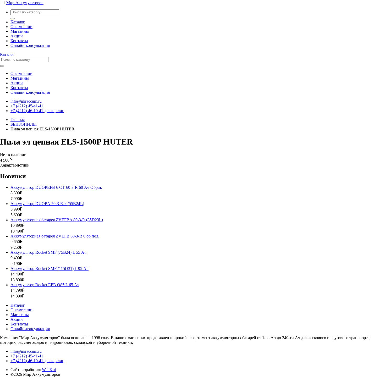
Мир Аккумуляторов (24, 3)
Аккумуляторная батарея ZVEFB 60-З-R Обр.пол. (54, 236)
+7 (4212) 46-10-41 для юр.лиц (37, 110)
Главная (17, 119)
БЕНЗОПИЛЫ (23, 124)
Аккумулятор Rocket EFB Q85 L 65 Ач (44, 285)
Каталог (17, 22)
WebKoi (49, 369)
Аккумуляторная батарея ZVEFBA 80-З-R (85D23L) (56, 220)
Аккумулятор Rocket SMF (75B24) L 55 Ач (48, 252)
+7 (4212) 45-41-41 (26, 106)
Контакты (19, 40)
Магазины (19, 31)
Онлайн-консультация (30, 45)
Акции (16, 36)
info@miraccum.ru (26, 101)
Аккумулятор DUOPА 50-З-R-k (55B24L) (47, 203)
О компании (21, 26)
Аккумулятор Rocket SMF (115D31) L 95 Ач (49, 268)
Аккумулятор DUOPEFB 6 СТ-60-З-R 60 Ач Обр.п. (56, 187)
